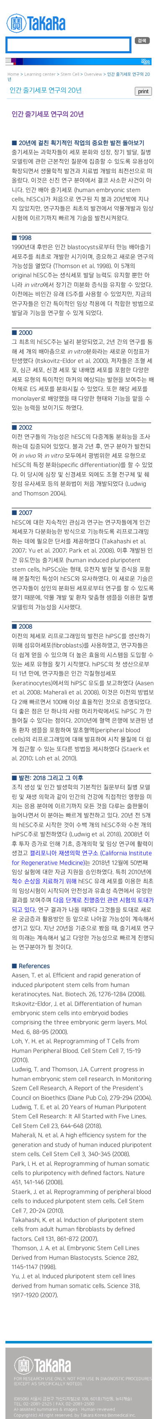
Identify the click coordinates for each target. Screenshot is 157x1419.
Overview (93, 74)
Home (13, 74)
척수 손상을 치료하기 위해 (44, 881)
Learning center (40, 74)
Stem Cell (70, 74)
